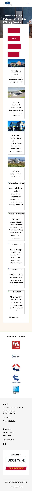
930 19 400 (12, 421)
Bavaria (16, 102)
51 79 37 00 (12, 413)
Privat (13, 54)
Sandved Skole (16, 274)
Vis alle (13, 30)
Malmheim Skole (16, 73)
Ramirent (16, 135)
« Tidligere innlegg (13, 317)
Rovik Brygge (16, 249)
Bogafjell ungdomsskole (16, 220)
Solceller (16, 171)
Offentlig (14, 46)
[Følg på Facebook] (4, 444)
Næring (14, 38)
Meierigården (16, 297)
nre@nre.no (11, 411)
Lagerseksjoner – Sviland (16, 190)
